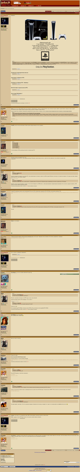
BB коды (2, 458)
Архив (76, 466)
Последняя (77, 11)
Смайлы (2, 459)
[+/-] (6, 30)
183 (73, 11)
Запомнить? (21, 2)
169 (60, 11)
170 (61, 11)
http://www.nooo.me (22, 257)
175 (68, 11)
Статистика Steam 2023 (14, 100)
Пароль (12, 3)
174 (67, 11)
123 (57, 11)
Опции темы (77, 12)
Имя (12, 2)
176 (70, 11)
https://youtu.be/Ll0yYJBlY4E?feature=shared (18, 356)
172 (64, 11)
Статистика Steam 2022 (14, 419)
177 (71, 11)
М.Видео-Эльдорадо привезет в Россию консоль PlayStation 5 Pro (22, 236)
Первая (53, 11)
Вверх (78, 466)
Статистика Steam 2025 (14, 260)
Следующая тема (42, 452)
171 (63, 11)
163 (58, 11)
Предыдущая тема (37, 452)
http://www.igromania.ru (70, 466)
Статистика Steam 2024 (14, 101)
